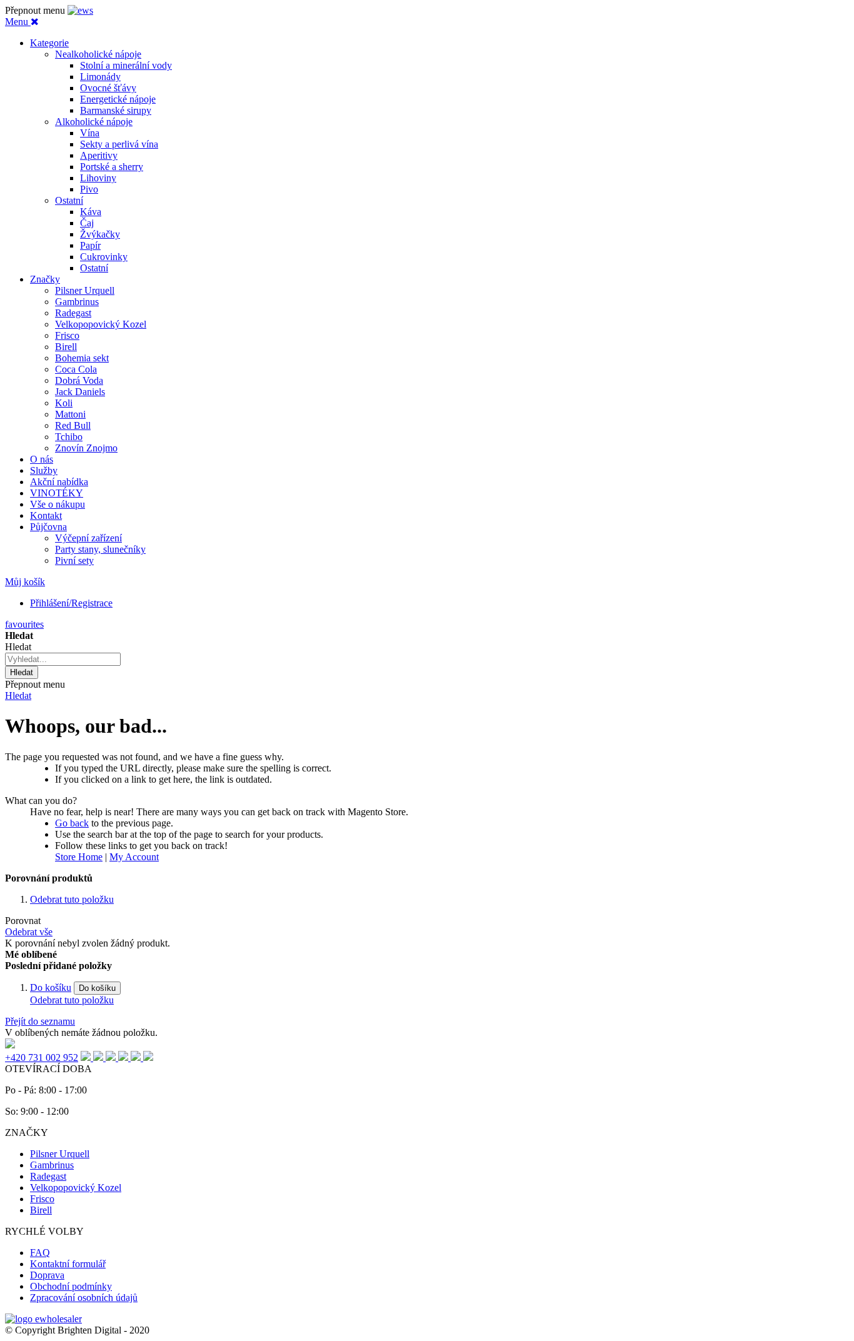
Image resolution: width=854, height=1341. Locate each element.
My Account (134, 856)
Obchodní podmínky (71, 1286)
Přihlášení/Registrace (71, 603)
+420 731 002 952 (41, 1057)
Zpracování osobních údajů (84, 1297)
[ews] (80, 10)
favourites (24, 624)
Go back (72, 823)
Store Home (79, 856)
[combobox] (63, 659)
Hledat (18, 695)
